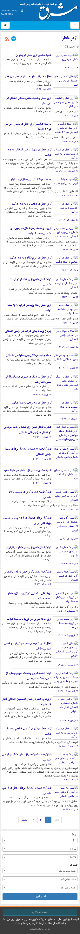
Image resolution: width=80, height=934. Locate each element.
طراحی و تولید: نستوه (40, 929)
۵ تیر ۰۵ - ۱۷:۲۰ (71, 116)
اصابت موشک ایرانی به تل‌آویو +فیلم (30, 179)
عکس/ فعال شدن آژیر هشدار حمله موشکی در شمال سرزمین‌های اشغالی (27, 429)
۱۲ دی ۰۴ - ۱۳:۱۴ (70, 249)
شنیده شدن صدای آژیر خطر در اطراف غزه (27, 470)
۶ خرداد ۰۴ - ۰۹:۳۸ (69, 563)
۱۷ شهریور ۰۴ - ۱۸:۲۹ (68, 347)
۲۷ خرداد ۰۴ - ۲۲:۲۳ (41, 437)
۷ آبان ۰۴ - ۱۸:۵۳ (70, 270)
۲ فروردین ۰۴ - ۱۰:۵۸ (68, 720)
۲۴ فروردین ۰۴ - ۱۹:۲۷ (68, 691)
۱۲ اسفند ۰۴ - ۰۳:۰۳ (68, 220)
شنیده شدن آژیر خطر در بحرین (33, 55)
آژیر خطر (69, 38)
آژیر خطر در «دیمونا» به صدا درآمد (31, 203)
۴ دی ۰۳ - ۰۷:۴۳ (70, 809)
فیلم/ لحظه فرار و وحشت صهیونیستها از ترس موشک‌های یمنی (28, 676)
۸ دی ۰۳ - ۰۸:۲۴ (70, 780)
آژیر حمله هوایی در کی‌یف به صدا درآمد (29, 619)
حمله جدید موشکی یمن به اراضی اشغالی (28, 355)
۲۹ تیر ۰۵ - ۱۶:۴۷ (70, 67)
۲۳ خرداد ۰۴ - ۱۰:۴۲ (69, 539)
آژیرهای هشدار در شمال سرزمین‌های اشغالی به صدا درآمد (30, 231)
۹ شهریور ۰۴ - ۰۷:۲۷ (42, 394)
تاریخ (74, 835)
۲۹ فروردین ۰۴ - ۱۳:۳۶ (68, 635)
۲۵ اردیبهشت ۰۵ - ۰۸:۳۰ (67, 171)
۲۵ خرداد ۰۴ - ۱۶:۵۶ (69, 510)
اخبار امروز (40, 896)
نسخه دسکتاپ (40, 912)
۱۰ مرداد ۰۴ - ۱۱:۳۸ (69, 419)
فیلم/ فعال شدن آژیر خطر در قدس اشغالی (27, 571)
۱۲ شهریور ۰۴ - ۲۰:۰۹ (68, 368)
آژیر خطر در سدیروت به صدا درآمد (31, 402)
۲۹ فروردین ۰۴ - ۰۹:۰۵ (68, 665)
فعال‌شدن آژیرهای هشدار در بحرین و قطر (27, 76)
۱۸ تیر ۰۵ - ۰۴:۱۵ (43, 89)
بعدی (24, 820)
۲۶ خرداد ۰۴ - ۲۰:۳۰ (42, 459)
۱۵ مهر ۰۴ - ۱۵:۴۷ (70, 297)
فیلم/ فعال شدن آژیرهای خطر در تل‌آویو (28, 547)
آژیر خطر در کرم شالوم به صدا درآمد (30, 257)
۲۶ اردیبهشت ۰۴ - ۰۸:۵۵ (67, 611)
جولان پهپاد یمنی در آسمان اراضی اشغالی (28, 331)
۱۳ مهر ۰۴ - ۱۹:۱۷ (70, 323)
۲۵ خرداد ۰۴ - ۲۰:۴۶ (42, 483)
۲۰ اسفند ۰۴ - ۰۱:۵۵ (69, 196)
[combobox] (40, 840)
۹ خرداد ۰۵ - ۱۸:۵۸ (70, 141)
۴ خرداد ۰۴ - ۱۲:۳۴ (42, 584)
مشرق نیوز (50, 10)
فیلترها (73, 865)
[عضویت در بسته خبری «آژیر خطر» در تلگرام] (13, 39)
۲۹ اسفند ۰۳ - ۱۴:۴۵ (68, 746)
